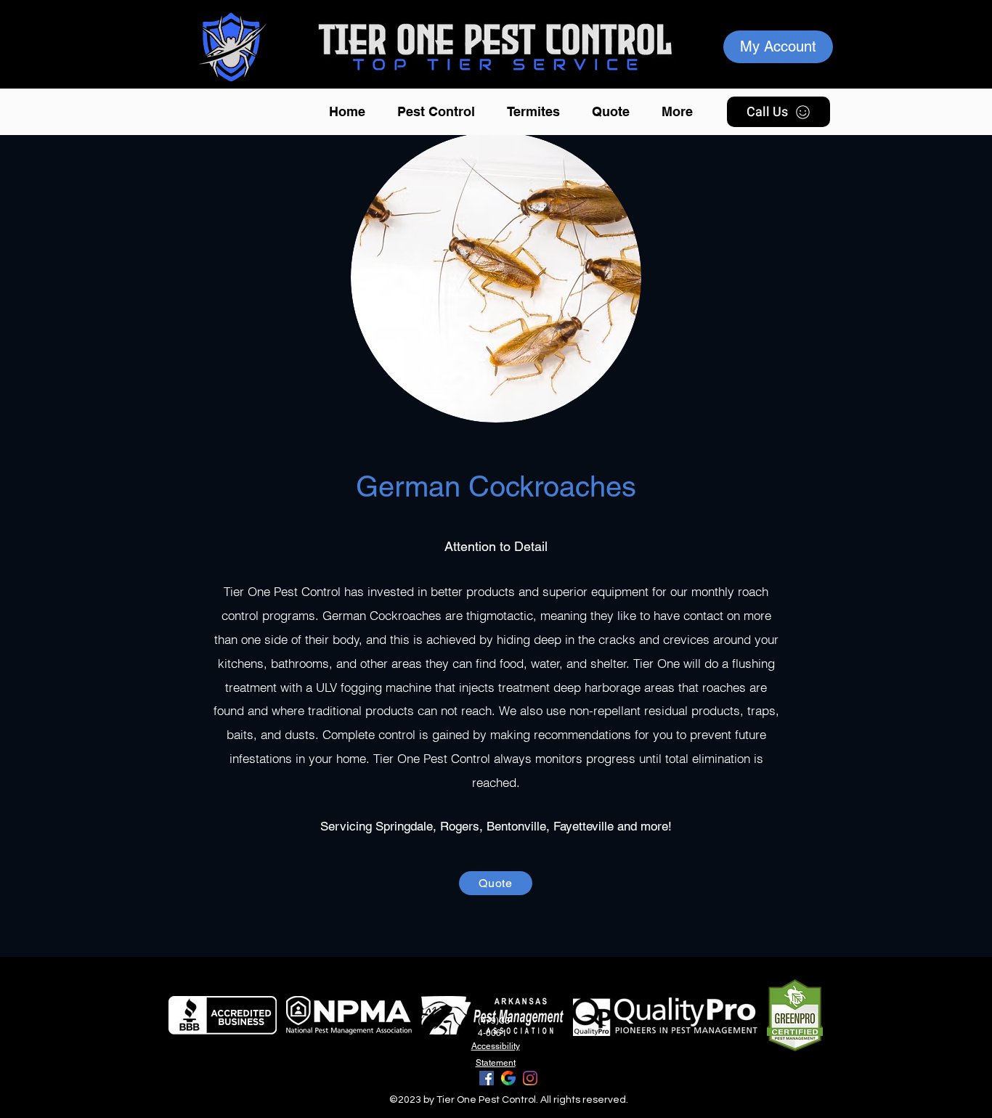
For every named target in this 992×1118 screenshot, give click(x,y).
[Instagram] (530, 1078)
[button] (441, 112)
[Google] (508, 1078)
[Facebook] (486, 1078)
